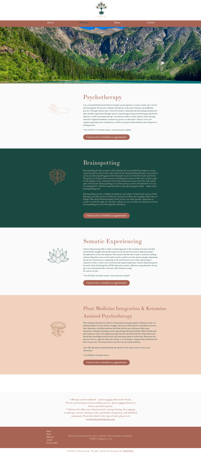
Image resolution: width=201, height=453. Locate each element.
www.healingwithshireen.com (100, 419)
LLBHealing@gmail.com (100, 439)
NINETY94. (128, 451)
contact (109, 399)
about (48, 434)
